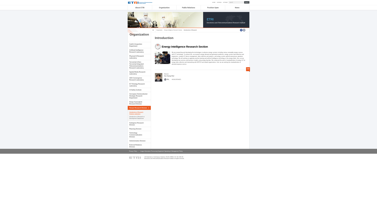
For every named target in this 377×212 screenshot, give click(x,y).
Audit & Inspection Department (135, 45)
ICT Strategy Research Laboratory (137, 85)
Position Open (213, 8)
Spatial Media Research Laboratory (137, 73)
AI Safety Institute (135, 90)
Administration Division (137, 141)
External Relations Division (135, 146)
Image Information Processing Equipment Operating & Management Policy (161, 151)
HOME (213, 2)
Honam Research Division (138, 108)
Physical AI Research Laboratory (136, 57)
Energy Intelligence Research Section (173, 30)
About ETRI (139, 8)
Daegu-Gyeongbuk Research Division (135, 103)
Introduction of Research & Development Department (137, 117)
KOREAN (219, 2)
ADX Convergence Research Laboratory (136, 79)
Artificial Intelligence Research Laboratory (136, 51)
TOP (248, 69)
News (237, 8)
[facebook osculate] (241, 30)
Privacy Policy (133, 151)
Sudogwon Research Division (136, 124)
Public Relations (188, 8)
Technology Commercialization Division (135, 135)
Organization (164, 8)
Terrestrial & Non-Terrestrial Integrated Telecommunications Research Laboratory (136, 65)
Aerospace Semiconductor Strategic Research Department (138, 96)
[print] (244, 30)
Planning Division (135, 129)
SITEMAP (225, 2)
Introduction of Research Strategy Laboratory (136, 113)
